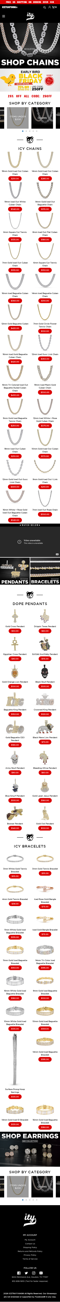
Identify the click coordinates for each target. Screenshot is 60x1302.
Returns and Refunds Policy (30, 1251)
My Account (30, 1240)
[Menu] (3, 16)
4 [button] (33, 131)
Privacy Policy (30, 1255)
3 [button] (29, 131)
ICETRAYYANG (15, 1293)
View (15, 163)
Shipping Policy (30, 1247)
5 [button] (36, 131)
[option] (18, 118)
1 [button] (22, 131)
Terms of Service (30, 1259)
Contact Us (30, 1244)
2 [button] (26, 131)
